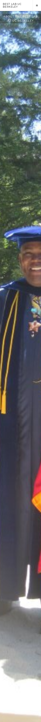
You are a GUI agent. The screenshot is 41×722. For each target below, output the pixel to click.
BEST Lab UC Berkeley (12, 5)
